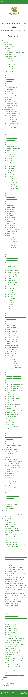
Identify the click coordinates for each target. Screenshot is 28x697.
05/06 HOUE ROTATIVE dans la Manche (14, 583)
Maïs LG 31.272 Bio (11, 299)
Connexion (24, 692)
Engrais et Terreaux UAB (9, 44)
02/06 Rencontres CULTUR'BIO (12, 665)
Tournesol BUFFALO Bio (12, 406)
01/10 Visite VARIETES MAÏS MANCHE (14, 567)
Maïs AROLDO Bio (11, 280)
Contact (5, 677)
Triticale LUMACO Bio (12, 254)
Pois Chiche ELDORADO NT (13, 229)
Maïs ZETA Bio (10, 315)
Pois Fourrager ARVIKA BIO (13, 364)
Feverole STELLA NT (11, 343)
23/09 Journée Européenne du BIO (13, 640)
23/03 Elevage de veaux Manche (12, 622)
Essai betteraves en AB (12, 126)
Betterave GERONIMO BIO (13, 134)
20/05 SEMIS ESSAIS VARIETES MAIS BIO (15, 587)
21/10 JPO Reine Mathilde (11, 636)
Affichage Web (23, 693)
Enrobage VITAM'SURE (12, 120)
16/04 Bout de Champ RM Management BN (15, 593)
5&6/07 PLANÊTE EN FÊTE (11, 547)
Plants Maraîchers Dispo (11, 502)
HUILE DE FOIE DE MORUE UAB (14, 445)
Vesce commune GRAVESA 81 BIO (14, 410)
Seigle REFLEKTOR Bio (12, 240)
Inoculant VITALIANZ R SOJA (13, 115)
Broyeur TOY (10, 455)
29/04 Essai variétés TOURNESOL (13, 673)
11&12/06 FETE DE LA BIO (11, 663)
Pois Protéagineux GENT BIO (13, 382)
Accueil (5, 40)
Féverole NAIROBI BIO (12, 335)
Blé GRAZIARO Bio (11, 162)
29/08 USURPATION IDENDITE (12, 522)
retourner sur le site (20, 30)
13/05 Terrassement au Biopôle (12, 669)
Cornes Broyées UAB (11, 75)
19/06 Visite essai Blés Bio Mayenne (13, 610)
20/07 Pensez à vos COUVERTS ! (13, 650)
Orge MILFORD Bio (11, 217)
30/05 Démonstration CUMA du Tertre (14, 667)
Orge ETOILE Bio (10, 205)
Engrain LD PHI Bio (11, 195)
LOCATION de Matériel (10, 482)
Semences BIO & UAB (8, 109)
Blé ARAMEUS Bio (11, 152)
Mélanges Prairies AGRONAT (13, 272)
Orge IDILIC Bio (10, 213)
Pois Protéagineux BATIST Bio (13, 374)
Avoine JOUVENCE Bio (12, 142)
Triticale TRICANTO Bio (12, 262)
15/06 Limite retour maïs (11, 524)
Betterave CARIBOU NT (12, 128)
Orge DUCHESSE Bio (12, 201)
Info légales (6, 685)
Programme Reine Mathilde (11, 681)
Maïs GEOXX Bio (10, 286)
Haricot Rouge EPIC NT (12, 349)
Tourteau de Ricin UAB (12, 87)
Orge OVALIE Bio (11, 219)
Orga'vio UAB (10, 77)
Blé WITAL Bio (10, 177)
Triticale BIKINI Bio (11, 246)
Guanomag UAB (10, 89)
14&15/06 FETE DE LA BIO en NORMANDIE (15, 549)
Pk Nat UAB (9, 59)
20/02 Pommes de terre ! (11, 624)
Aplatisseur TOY (10, 453)
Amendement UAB (9, 46)
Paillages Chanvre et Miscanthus (12, 500)
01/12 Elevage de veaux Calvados (12, 634)
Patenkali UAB (10, 63)
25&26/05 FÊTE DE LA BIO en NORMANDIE (15, 585)
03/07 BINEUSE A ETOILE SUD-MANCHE (15, 573)
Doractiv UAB (10, 91)
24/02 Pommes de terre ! (11, 534)
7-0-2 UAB (9, 81)
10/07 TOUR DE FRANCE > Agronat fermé (15, 545)
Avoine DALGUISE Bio (12, 138)
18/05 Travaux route (9, 526)
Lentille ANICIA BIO (11, 351)
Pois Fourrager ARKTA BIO (13, 362)
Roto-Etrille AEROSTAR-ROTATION (15, 461)
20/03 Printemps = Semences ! (12, 530)
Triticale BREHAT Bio (11, 248)
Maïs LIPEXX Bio (10, 301)
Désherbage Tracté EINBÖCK (11, 457)
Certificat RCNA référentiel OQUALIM (13, 514)
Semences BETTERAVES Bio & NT (13, 124)
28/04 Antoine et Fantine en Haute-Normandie (16, 618)
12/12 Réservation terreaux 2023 (12, 628)
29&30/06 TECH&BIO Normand (12, 655)
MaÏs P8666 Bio (10, 309)
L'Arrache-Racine (10, 476)
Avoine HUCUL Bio (11, 144)
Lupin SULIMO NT (11, 360)
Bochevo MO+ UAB (11, 95)
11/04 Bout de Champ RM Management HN (15, 596)
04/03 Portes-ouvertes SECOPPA (13, 551)
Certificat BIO (8, 512)
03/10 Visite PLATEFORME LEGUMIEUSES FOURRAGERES (15, 564)
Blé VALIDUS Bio (10, 174)
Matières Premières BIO (10, 421)
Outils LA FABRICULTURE (13, 496)
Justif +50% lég (8, 516)
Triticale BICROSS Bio (12, 244)
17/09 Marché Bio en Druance (12, 642)
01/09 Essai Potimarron (10, 646)
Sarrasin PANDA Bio (11, 233)
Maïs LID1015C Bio (11, 292)
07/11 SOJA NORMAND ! (11, 632)
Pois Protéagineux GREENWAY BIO (15, 384)
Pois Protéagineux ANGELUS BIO (14, 370)
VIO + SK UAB (10, 93)
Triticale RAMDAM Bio (12, 256)
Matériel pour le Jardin (10, 494)
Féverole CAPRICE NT (12, 329)
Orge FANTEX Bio (11, 209)
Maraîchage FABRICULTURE (11, 471)
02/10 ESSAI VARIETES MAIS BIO (13, 602)
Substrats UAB (8, 97)
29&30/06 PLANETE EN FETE (12, 575)
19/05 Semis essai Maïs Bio (11, 616)
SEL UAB (9, 447)
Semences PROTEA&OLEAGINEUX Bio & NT (15, 317)
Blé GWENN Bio (10, 164)
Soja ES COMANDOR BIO (13, 398)
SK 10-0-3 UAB (10, 79)
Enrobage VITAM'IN (11, 118)
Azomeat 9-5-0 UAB (11, 85)
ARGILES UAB (10, 439)
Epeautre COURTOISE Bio (13, 189)
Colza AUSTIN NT (11, 321)
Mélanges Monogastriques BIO (12, 419)
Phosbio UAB (10, 69)
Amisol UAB (9, 48)
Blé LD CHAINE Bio (11, 166)
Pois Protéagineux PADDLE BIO (14, 386)
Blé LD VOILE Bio (11, 168)
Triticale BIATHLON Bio (12, 242)
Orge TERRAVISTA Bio (12, 223)
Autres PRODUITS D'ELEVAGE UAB (13, 437)
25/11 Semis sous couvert (11, 541)
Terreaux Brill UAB (11, 101)
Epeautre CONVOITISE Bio (13, 185)
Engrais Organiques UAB (11, 71)
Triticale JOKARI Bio (11, 252)
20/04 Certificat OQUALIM (11, 528)
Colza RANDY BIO (11, 325)
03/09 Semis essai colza (11, 571)
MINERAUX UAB (9, 431)
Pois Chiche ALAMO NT (12, 225)
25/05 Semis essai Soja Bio (11, 614)
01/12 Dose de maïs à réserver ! (12, 630)
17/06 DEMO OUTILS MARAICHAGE (13, 579)
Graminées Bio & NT (11, 268)
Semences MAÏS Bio (9, 278)
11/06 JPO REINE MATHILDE (11, 581)
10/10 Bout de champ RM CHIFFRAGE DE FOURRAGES (14, 560)
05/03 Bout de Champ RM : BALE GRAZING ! (15, 598)
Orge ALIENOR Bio (11, 197)
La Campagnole (10, 473)
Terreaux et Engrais (9, 506)
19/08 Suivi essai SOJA (10, 648)
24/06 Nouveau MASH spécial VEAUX (14, 659)
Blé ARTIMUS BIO (11, 154)
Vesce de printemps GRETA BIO (14, 414)
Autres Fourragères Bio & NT (13, 276)
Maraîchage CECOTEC (10, 469)
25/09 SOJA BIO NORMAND (11, 604)
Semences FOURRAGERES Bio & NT (13, 264)
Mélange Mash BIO (9, 423)
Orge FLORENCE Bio (11, 211)
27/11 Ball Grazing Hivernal (11, 539)
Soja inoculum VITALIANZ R (13, 404)
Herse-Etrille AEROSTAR (12, 459)
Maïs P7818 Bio (10, 305)
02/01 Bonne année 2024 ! (11, 600)
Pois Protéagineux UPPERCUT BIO (14, 390)
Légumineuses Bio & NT (12, 270)
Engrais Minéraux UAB (10, 56)
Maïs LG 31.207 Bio (11, 294)
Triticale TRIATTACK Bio (12, 260)
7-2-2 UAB (9, 83)
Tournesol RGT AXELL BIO (13, 408)
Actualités (5, 520)
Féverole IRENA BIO (11, 333)
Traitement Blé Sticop (12, 179)
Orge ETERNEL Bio (11, 203)
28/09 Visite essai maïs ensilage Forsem (14, 638)
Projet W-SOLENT (9, 683)
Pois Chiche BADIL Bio (12, 227)
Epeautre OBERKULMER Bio (13, 191)
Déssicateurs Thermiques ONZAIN (13, 467)
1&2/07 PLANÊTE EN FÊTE (11, 606)
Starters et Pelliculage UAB (11, 111)
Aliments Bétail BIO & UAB (9, 417)
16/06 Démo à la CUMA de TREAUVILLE (14, 661)
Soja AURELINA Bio (11, 396)
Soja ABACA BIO (10, 392)
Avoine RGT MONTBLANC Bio (14, 148)
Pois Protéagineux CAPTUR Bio (14, 376)
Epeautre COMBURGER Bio (13, 187)
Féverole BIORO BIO (11, 327)
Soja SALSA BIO (10, 402)
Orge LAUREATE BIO (11, 215)
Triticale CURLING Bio (12, 250)
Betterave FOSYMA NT (12, 132)
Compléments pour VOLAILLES (14, 443)
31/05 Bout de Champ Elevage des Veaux (14, 675)
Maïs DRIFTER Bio (11, 284)
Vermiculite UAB (10, 107)
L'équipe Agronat (7, 518)
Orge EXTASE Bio (11, 207)
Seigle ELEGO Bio (11, 238)
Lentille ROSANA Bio (11, 353)
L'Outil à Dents (10, 478)
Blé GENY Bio (10, 160)
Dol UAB (9, 50)
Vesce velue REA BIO (11, 412)
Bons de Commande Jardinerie (12, 486)
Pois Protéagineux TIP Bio (12, 388)
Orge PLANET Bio (11, 221)
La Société (5, 42)
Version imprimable (7, 692)
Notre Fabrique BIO (9, 425)
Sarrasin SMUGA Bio (11, 235)
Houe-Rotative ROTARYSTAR (13, 463)
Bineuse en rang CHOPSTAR (13, 465)
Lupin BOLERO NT (11, 356)
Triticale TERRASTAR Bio (12, 258)
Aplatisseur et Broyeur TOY (11, 451)
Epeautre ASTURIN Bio (12, 183)
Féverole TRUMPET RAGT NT (13, 345)
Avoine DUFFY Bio (11, 140)
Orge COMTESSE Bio (12, 199)
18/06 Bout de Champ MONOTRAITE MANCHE (16, 577)
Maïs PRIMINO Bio (11, 313)
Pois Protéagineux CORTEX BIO (14, 378)
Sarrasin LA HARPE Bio (12, 231)
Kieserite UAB (10, 67)
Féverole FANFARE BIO (12, 331)
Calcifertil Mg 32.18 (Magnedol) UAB (15, 52)
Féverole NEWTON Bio (12, 339)
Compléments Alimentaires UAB (14, 441)
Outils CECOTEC (10, 498)
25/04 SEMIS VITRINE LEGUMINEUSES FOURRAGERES (14, 590)
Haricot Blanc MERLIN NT (13, 347)
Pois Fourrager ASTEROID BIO (14, 368)
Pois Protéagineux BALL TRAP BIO (15, 372)
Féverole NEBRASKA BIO (12, 337)
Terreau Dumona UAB (12, 103)
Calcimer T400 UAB (11, 54)
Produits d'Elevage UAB (8, 429)
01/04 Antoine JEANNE (10, 620)
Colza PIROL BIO (10, 323)
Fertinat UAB (10, 61)
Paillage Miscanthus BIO (12, 99)
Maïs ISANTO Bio (11, 288)
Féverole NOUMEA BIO (12, 341)
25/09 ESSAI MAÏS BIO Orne (12, 543)
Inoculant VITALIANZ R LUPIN (14, 113)
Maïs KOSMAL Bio (11, 290)
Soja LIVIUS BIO (10, 400)
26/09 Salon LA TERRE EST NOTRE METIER (15, 569)
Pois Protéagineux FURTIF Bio (13, 380)
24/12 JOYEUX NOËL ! (10, 626)
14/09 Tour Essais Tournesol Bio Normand (15, 644)
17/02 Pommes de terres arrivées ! (13, 555)
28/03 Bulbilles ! (9, 553)
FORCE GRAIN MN (9, 508)
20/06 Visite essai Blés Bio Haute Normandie (15, 608)
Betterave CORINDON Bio (13, 130)
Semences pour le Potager (11, 504)
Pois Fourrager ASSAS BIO (13, 366)
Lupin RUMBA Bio (11, 358)
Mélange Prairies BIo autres (13, 274)
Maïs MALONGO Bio (11, 303)
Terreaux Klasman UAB (12, 105)
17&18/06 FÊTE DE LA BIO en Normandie (14, 612)
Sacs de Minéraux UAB (12, 433)
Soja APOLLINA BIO (11, 394)
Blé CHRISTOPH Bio (11, 158)
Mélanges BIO (10, 490)
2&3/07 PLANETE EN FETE (11, 652)
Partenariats (6, 679)
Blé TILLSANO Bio (11, 172)
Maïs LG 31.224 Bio (11, 297)
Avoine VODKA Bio (11, 150)
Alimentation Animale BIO (11, 488)
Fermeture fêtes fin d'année (11, 537)
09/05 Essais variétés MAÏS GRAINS (13, 671)
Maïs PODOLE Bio (11, 311)
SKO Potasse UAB (11, 65)
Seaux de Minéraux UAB (12, 435)
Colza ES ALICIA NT (11, 319)
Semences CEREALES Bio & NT (12, 136)
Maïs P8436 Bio (10, 307)
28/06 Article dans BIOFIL (11, 657)
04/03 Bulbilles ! (9, 532)
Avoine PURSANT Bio (12, 146)
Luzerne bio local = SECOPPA (12, 427)
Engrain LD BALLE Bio (12, 193)
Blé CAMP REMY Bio (11, 156)
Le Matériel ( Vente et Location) (10, 449)
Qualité (5, 510)
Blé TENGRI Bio (10, 170)
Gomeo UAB (9, 73)
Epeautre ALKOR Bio (11, 181)
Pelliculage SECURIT (11, 122)
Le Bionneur (9, 480)
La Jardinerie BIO (7, 484)
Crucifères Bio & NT (11, 266)
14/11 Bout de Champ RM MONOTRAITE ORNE (16, 557)
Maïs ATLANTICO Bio (12, 282)
